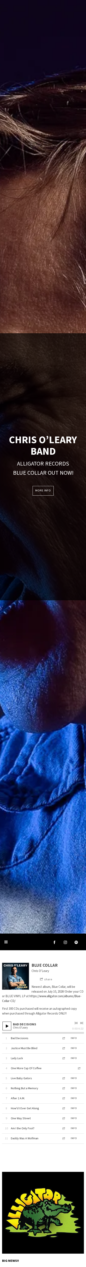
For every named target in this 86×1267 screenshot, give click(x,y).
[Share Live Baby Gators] (63, 1078)
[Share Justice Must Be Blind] (63, 1048)
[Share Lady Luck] (63, 1058)
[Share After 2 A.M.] (63, 1098)
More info (43, 490)
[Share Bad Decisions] (63, 1038)
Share (48, 979)
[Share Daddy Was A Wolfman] (63, 1138)
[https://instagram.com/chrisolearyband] (65, 942)
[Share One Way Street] (63, 1118)
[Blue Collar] (15, 976)
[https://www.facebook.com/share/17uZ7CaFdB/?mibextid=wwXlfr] (54, 942)
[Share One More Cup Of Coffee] (79, 1068)
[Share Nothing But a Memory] (63, 1088)
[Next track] (81, 1023)
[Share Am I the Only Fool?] (63, 1128)
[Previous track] (76, 1023)
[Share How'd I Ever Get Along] (63, 1108)
